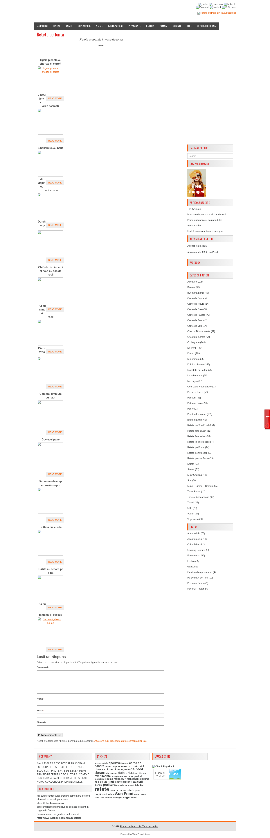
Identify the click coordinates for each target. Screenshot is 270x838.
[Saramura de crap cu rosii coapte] (50, 512)
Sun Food (124, 793)
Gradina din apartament (199, 572)
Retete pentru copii (197, 452)
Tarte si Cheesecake (198, 497)
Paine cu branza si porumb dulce (204, 220)
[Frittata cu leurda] (50, 554)
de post (136, 769)
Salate (99, 26)
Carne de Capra (195, 298)
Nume (40, 699)
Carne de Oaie (195, 309)
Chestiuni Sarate (196, 337)
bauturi (124, 763)
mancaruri (120, 778)
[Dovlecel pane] (50, 467)
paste (118, 781)
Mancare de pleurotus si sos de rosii (206, 214)
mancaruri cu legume (138, 779)
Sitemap (142, 6)
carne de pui (129, 766)
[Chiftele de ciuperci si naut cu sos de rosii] (50, 302)
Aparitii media (194, 539)
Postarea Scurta (196, 583)
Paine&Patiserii (115, 26)
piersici (98, 785)
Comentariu (44, 667)
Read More (55, 98)
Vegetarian (193, 519)
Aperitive (192, 281)
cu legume (123, 769)
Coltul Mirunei (194, 544)
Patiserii (191, 397)
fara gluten (117, 776)
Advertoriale (193, 533)
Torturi (190, 502)
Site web (41, 722)
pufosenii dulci (132, 785)
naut (111, 781)
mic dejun (101, 781)
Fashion (191, 561)
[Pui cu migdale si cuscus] (50, 623)
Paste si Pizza (195, 392)
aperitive (115, 763)
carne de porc (112, 766)
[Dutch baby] (50, 255)
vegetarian (130, 797)
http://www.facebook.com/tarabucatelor (59, 817)
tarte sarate (105, 797)
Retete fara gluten (196, 430)
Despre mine (52, 6)
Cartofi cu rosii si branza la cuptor (205, 231)
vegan (119, 797)
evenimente (103, 776)
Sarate (69, 26)
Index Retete (70, 6)
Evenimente (87, 6)
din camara (111, 773)
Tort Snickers (194, 209)
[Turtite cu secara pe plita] (50, 600)
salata (111, 794)
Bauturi (150, 26)
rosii (104, 794)
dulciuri (124, 773)
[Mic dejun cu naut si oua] (50, 218)
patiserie (127, 782)
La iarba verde (194, 375)
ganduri (138, 776)
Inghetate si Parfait (197, 370)
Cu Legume (193, 342)
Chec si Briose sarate (198, 331)
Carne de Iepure (195, 303)
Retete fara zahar (196, 436)
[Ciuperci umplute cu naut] (50, 425)
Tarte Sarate (193, 491)
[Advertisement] (210, 88)
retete (102, 789)
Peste (190, 408)
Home (38, 6)
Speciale (177, 26)
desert (100, 773)
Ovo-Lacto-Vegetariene (199, 386)
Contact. (52, 810)
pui (142, 784)
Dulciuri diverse (195, 364)
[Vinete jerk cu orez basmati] (50, 133)
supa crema (140, 794)
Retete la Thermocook (199, 441)
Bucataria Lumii (195, 292)
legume (109, 778)
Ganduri (191, 566)
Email (40, 710)
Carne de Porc (195, 320)
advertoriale (101, 763)
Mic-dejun (192, 381)
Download (104, 6)
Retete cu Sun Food (198, 425)
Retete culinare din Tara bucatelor (139, 826)
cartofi (141, 766)
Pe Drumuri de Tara (206, 26)
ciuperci (111, 769)
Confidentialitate (175, 6)
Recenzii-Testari (195, 588)
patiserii (137, 781)
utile (113, 797)
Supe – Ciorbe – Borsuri (200, 486)
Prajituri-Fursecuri (196, 414)
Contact (155, 6)
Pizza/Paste (135, 26)
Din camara (193, 359)
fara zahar (128, 776)
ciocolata (100, 769)
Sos (189, 480)
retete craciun (194, 419)
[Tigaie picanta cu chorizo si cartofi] (50, 71)
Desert (56, 26)
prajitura (109, 784)
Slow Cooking (194, 475)
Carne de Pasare (196, 314)
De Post (191, 348)
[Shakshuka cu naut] (50, 175)
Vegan (190, 513)
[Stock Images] (196, 195)
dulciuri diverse (138, 773)
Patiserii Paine (195, 403)
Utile (189, 26)
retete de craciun (118, 790)
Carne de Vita (194, 325)
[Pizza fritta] (50, 382)
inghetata (99, 779)
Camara (163, 26)
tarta (97, 797)
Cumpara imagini (124, 6)
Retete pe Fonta (195, 447)
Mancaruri (42, 26)
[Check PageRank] (163, 766)
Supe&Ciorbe (84, 26)
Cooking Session (196, 550)
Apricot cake (194, 225)
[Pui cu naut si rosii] (50, 344)
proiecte (120, 785)
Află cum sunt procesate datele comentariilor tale (120, 741)
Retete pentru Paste (198, 458)
